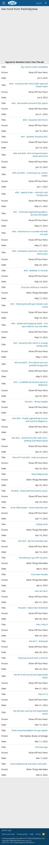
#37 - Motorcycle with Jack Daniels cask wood (29, 305)
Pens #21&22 (41, 591)
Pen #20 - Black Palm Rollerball (33, 607)
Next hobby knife (40, 474)
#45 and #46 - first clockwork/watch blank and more (30, 154)
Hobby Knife (42, 524)
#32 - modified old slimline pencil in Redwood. (31, 383)
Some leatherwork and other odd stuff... (29, 763)
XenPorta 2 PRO (7, 842)
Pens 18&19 (42, 624)
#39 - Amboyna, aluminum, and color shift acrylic (30, 252)
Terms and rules (8, 834)
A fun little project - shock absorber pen (29, 507)
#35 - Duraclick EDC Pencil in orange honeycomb (30, 344)
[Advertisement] (24, 36)
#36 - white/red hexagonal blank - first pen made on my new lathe (29, 325)
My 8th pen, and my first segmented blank (30, 712)
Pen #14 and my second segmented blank (31, 676)
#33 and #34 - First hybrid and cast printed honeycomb (31, 364)
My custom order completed (34, 66)
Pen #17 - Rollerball (38, 641)
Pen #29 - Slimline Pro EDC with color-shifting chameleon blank (30, 439)
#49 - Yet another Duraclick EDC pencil (30, 103)
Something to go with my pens (33, 557)
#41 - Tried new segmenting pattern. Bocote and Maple (30, 213)
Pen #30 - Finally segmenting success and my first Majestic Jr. (30, 419)
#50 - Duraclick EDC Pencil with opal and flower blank (29, 85)
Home (38, 834)
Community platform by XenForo (23, 838)
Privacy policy (22, 834)
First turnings (41, 747)
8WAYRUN (30, 842)
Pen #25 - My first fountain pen (33, 541)
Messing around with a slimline (33, 657)
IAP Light (7, 830)
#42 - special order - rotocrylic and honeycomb (31, 193)
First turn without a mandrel (34, 287)
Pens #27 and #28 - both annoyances (30, 457)
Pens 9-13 (43, 694)
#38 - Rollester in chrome (36, 270)
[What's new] (45, 3)
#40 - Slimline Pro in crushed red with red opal (30, 233)
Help (31, 834)
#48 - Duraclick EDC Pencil (35, 119)
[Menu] (4, 3)
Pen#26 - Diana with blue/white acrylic (29, 490)
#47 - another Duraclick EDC (34, 136)
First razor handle (39, 574)
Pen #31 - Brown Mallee (36, 401)
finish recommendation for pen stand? (30, 730)
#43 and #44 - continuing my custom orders (30, 174)
